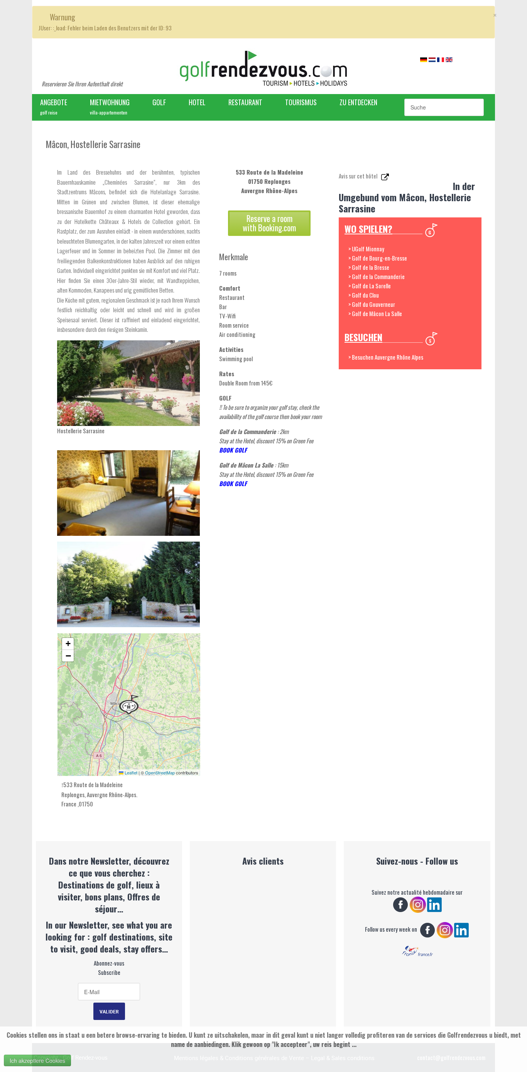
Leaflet (130, 772)
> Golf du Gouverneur (371, 304)
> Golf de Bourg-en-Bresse (377, 258)
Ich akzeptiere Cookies (37, 1060)
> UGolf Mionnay (366, 248)
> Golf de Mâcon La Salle (375, 313)
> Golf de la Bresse (368, 267)
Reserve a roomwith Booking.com (269, 223)
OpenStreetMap (160, 772)
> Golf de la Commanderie (376, 276)
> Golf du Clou (363, 295)
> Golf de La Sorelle (369, 285)
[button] (129, 704)
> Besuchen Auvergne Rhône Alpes (385, 357)
